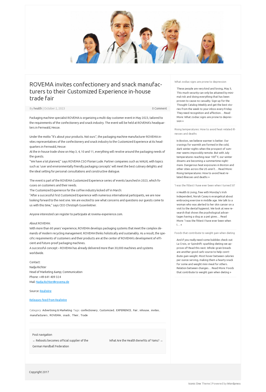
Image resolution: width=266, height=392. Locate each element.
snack (66, 315)
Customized (107, 310)
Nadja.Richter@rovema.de (52, 282)
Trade (84, 315)
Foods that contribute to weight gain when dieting (205, 232)
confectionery (89, 310)
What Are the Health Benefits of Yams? (136, 340)
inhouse (144, 310)
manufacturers (39, 315)
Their (75, 315)
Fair (135, 310)
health (38, 108)
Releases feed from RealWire (48, 300)
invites (155, 310)
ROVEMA (55, 315)
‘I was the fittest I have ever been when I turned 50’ (205, 185)
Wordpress (234, 383)
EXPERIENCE (123, 310)
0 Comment (159, 108)
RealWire (46, 291)
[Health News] (126, 62)
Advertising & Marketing (57, 310)
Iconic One (194, 383)
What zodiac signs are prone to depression (200, 81)
